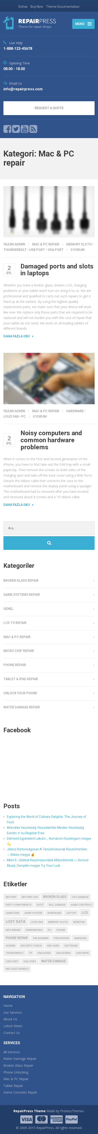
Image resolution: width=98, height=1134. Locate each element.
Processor (61, 938)
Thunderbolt (15, 250)
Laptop (71, 913)
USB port (37, 250)
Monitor (79, 922)
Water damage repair (21, 707)
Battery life (30, 897)
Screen (10, 945)
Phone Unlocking (15, 1072)
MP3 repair (13, 930)
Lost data (16, 921)
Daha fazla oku (16, 336)
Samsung (80, 938)
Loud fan (11, 416)
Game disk (12, 913)
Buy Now (37, 6)
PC (23, 416)
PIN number (41, 938)
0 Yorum (78, 250)
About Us (10, 1019)
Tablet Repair (13, 1085)
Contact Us (11, 1032)
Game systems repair (21, 594)
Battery (11, 897)
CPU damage (80, 897)
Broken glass (55, 897)
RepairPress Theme (29, 1111)
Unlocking (63, 953)
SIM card (53, 945)
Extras (23, 6)
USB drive (82, 953)
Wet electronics (17, 968)
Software (70, 945)
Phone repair (14, 665)
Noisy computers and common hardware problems (51, 440)
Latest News (12, 1026)
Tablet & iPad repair (20, 679)
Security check (31, 945)
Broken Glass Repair (18, 1065)
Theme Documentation (63, 6)
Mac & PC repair (45, 244)
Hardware (75, 411)
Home (8, 1005)
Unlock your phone (20, 693)
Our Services (12, 1012)
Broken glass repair (21, 580)
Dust (40, 904)
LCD (85, 912)
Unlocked (44, 953)
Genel (8, 609)
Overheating (34, 930)
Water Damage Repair (19, 1058)
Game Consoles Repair (20, 1092)
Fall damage (57, 904)
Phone (61, 930)
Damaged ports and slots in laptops (57, 270)
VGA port (56, 250)
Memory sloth (79, 244)
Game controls (81, 904)
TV (30, 953)
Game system (33, 913)
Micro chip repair (18, 651)
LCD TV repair (14, 623)
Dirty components (18, 904)
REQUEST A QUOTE (49, 108)
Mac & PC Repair (15, 1079)
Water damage (53, 961)
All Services (11, 1052)
